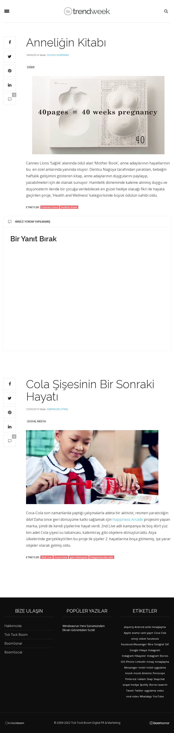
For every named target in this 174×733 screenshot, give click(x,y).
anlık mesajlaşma (155, 627)
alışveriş (129, 627)
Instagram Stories (157, 655)
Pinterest (130, 679)
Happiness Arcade (127, 519)
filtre (150, 644)
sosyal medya (131, 684)
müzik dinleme (142, 673)
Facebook (153, 638)
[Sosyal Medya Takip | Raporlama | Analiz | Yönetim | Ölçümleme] (159, 723)
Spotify (144, 684)
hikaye (143, 650)
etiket (142, 638)
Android (139, 627)
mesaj (150, 661)
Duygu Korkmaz (58, 55)
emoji (134, 638)
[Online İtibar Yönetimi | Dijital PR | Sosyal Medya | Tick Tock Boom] (14, 722)
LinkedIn (140, 661)
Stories (153, 684)
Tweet (130, 690)
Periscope (159, 673)
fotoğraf (159, 644)
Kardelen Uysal (57, 409)
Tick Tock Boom (16, 634)
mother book (69, 207)
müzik (129, 673)
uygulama (150, 690)
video (160, 690)
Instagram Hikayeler (134, 655)
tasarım (162, 684)
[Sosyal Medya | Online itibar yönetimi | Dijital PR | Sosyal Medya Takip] (87, 11)
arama (136, 632)
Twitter (139, 690)
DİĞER (30, 67)
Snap (150, 679)
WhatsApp (146, 696)
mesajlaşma (162, 661)
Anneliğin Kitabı (66, 42)
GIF (167, 644)
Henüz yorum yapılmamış (32, 222)
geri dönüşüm (78, 557)
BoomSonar (13, 643)
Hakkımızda (13, 626)
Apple (127, 632)
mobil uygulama (156, 667)
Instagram (154, 650)
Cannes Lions (49, 207)
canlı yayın (146, 632)
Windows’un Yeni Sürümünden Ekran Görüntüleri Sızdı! (84, 628)
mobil (141, 667)
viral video (132, 696)
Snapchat (159, 679)
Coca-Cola (61, 557)
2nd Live (46, 557)
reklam (141, 679)
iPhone (130, 661)
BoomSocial (13, 652)
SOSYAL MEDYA (36, 421)
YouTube (158, 696)
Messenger (131, 667)
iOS (123, 661)
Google (134, 650)
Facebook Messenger (134, 644)
